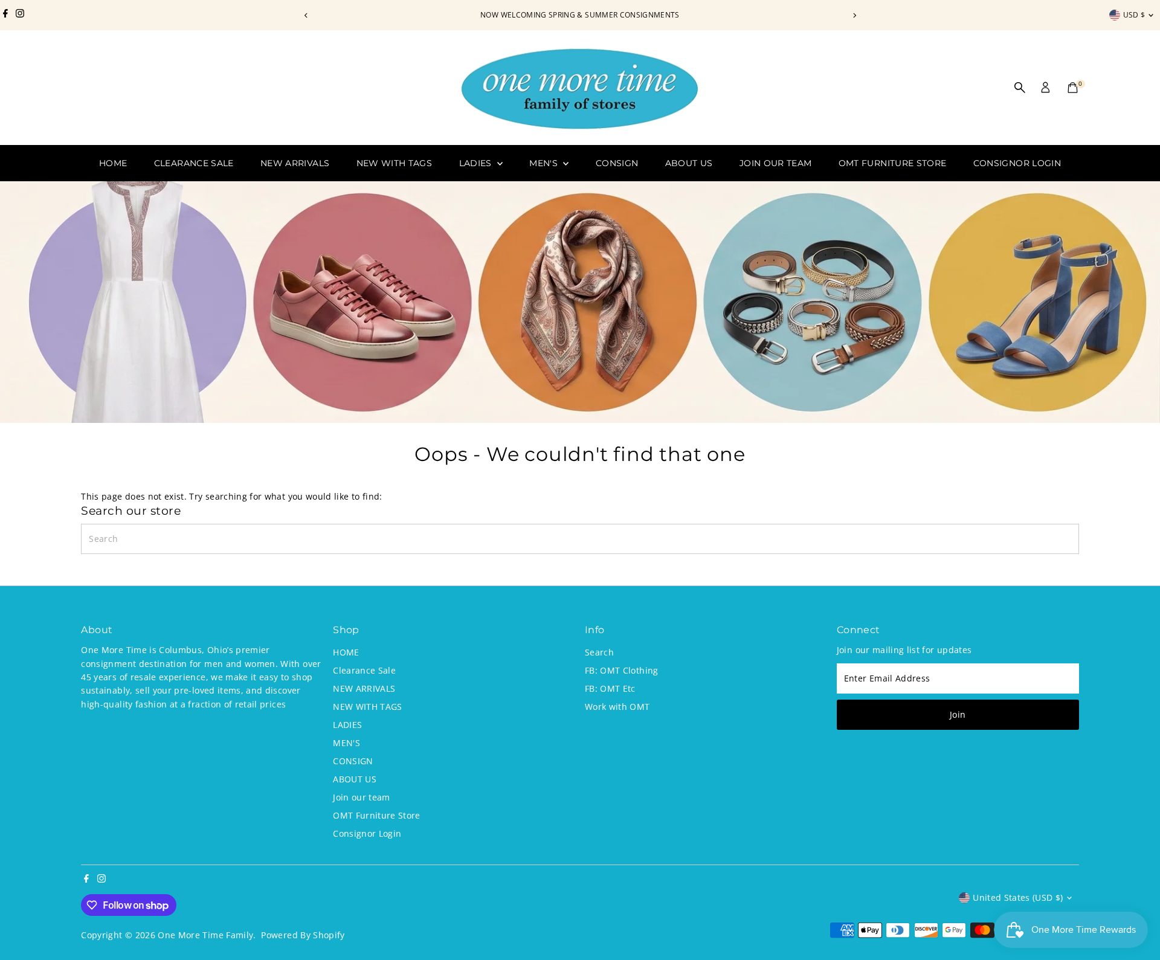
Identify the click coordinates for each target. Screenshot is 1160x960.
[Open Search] (1019, 87)
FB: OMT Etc (610, 688)
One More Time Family (205, 935)
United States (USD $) (1018, 897)
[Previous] (306, 15)
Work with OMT (617, 706)
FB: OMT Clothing (622, 670)
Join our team (776, 163)
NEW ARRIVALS (294, 163)
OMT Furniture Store (893, 163)
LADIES (476, 163)
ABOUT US (689, 163)
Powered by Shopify (302, 935)
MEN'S (544, 163)
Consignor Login (1017, 163)
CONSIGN (617, 163)
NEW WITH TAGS (394, 163)
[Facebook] (5, 15)
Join (957, 714)
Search (599, 652)
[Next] (854, 15)
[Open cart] (1072, 87)
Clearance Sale (194, 163)
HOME (113, 163)
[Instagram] (20, 15)
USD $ (1134, 15)
